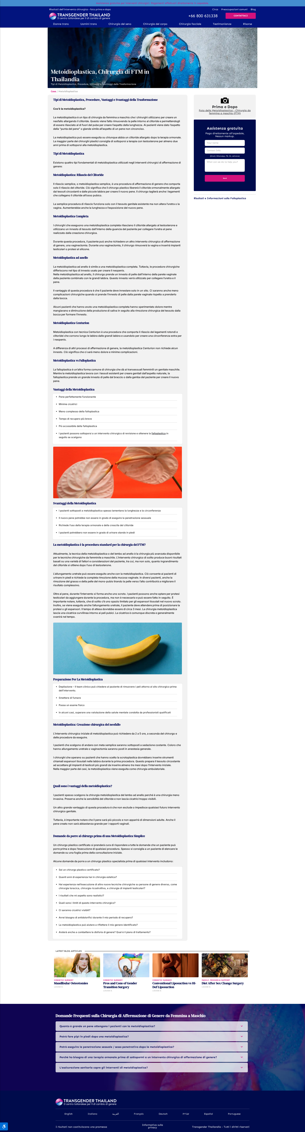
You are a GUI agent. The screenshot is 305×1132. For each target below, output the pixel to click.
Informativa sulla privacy (152, 1126)
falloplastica (159, 433)
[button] (61, 24)
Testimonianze (222, 23)
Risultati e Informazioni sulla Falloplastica (220, 198)
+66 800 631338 (203, 15)
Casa (53, 91)
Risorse (247, 23)
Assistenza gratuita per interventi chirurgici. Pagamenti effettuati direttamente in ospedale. (152, 3)
